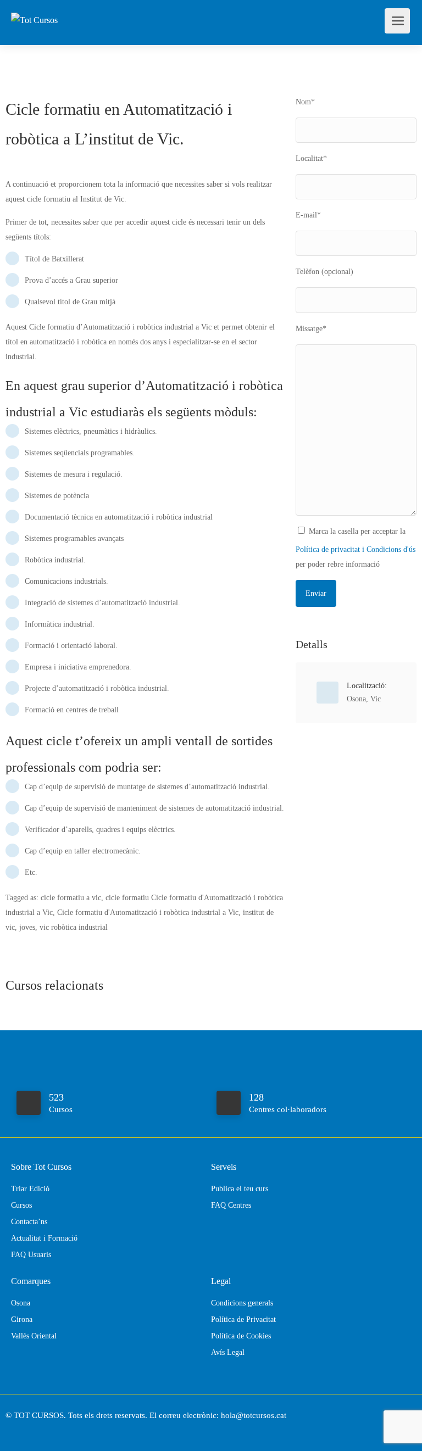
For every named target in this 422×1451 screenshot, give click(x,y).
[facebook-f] (17, 1430)
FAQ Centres (231, 1205)
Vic (375, 699)
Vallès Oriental (34, 1336)
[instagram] (35, 1430)
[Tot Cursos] (34, 7)
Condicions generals (242, 1303)
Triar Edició (30, 1189)
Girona (21, 1319)
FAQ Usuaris (31, 1255)
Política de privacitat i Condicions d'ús (355, 549)
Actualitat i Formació (44, 1238)
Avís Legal (228, 1352)
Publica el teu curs (239, 1189)
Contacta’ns (29, 1222)
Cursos (21, 1205)
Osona (356, 699)
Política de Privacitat (243, 1319)
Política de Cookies (241, 1336)
